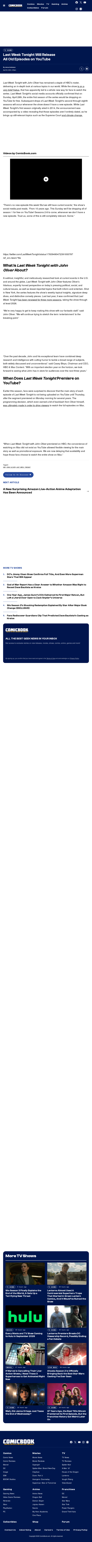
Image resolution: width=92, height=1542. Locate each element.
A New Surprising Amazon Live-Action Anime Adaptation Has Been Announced (42, 491)
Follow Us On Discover (18, 474)
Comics (31, 4)
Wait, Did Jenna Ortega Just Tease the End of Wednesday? (25, 1412)
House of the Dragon (70, 1472)
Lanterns (65, 1475)
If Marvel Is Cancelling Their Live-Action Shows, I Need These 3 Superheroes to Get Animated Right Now (25, 1375)
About (38, 1530)
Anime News (37, 1493)
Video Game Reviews (11, 1497)
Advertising (25, 1530)
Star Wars (52, 1367)
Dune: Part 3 (37, 1475)
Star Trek (65, 1504)
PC (4, 1511)
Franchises (68, 1489)
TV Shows (8, 50)
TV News (65, 1457)
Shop (35, 1522)
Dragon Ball (37, 1497)
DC (4, 1468)
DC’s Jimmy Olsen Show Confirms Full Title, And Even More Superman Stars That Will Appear (45, 575)
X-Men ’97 (66, 1468)
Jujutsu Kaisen (38, 1504)
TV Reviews (66, 1461)
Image (5, 1472)
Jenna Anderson (10, 67)
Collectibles (33, 8)
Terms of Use (50, 658)
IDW (4, 1475)
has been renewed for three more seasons (39, 299)
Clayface (35, 1472)
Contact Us (10, 1530)
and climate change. (72, 115)
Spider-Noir (66, 1464)
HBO (4, 467)
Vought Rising (67, 1479)
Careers (48, 1530)
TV (47, 4)
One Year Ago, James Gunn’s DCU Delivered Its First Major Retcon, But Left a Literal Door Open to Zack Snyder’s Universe (45, 596)
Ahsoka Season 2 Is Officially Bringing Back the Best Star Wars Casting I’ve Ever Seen (65, 1374)
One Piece (36, 1515)
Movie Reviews (38, 1461)
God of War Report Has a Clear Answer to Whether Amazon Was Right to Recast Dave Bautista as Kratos (46, 586)
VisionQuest (67, 1483)
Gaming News (8, 1493)
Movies (40, 4)
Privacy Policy (74, 658)
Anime (64, 4)
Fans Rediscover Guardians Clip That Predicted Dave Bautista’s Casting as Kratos (47, 617)
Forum (44, 8)
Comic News (8, 1457)
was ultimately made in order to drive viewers (26, 405)
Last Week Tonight (23, 467)
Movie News (37, 1457)
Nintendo (6, 1501)
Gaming (55, 4)
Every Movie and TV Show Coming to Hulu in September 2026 (24, 1335)
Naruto (35, 1508)
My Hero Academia (40, 1511)
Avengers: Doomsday (41, 1479)
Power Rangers (68, 1508)
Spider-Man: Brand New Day (43, 1468)
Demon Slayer (38, 1501)
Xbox (5, 1504)
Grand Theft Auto (69, 1511)
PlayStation (7, 1508)
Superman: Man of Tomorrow (44, 1483)
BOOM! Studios (9, 1479)
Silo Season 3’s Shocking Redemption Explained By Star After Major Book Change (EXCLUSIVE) (47, 606)
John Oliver (11, 467)
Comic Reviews (9, 1461)
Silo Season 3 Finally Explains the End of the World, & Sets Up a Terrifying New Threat (23, 1293)
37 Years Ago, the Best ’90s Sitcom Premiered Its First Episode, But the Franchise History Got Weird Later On (66, 1415)
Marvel (9, 1367)
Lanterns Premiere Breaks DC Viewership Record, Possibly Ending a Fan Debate (66, 1336)
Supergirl (36, 1464)
